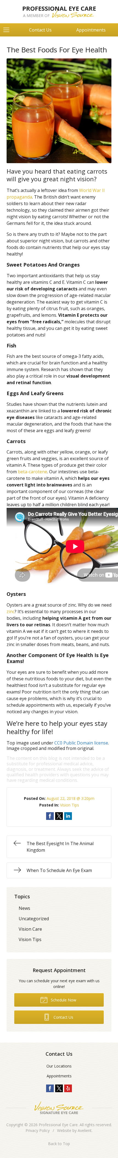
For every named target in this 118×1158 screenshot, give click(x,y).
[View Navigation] (8, 29)
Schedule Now (63, 1000)
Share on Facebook (50, 816)
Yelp (68, 1088)
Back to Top (59, 1143)
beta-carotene (32, 472)
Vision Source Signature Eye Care (59, 1107)
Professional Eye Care (58, 1124)
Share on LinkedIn (68, 816)
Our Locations (59, 1066)
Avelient (85, 1130)
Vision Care (30, 929)
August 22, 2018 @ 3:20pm (70, 798)
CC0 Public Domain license (81, 743)
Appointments (59, 1075)
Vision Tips (69, 805)
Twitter (59, 1088)
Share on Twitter (59, 816)
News (24, 908)
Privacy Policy (38, 1130)
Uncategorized (34, 919)
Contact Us (40, 30)
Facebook (50, 1088)
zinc (11, 611)
